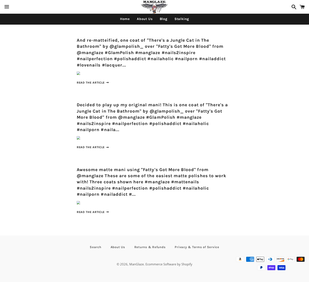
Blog (163, 19)
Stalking (181, 19)
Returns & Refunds (150, 247)
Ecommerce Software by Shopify (168, 264)
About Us (144, 19)
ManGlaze (136, 264)
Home (125, 19)
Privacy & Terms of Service (197, 247)
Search (95, 247)
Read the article (91, 82)
